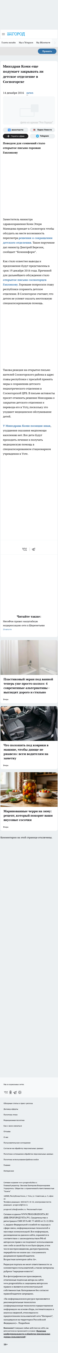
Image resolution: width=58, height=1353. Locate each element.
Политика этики (10, 1114)
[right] (55, 43)
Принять (47, 51)
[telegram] (34, 549)
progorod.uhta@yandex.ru (15, 1209)
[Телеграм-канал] (42, 136)
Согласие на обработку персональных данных (23, 1148)
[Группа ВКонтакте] (15, 130)
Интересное (9, 1171)
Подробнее (24, 1323)
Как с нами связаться (13, 1126)
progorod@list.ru (20, 1205)
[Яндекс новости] (42, 130)
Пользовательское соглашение (17, 1143)
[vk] (25, 549)
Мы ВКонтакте (43, 42)
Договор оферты (11, 1109)
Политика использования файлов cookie (21, 1159)
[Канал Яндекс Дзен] (15, 136)
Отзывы (7, 1131)
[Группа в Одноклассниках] (10, 1092)
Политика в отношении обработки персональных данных (28, 1154)
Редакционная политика (14, 1120)
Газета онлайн (9, 42)
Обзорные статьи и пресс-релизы (18, 1103)
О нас (6, 1137)
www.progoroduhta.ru (28, 1182)
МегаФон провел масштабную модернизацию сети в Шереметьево (24, 625)
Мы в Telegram (26, 42)
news (29, 93)
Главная (7, 1165)
